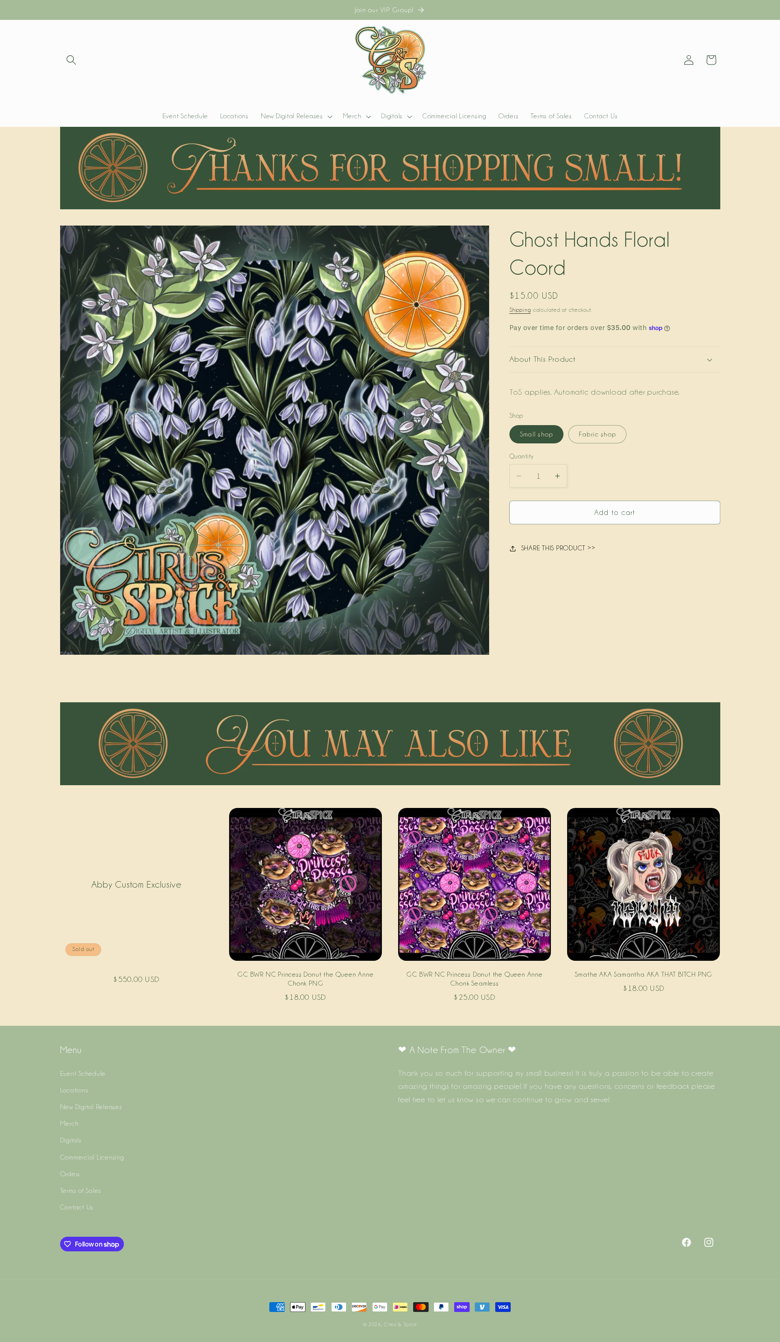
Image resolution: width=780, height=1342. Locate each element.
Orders (70, 1173)
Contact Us (77, 1207)
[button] (71, 60)
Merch (69, 1123)
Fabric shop (597, 434)
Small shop (536, 434)
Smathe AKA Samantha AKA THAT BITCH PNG (643, 973)
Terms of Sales (81, 1190)
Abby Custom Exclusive (136, 884)
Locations (74, 1090)
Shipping (520, 310)
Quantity (521, 456)
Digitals (71, 1140)
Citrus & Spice (400, 1324)
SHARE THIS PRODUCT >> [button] (558, 548)
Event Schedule (83, 1073)
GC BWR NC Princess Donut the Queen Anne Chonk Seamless (474, 978)
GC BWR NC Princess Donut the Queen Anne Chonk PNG (305, 978)
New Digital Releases (91, 1107)
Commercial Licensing (92, 1157)
